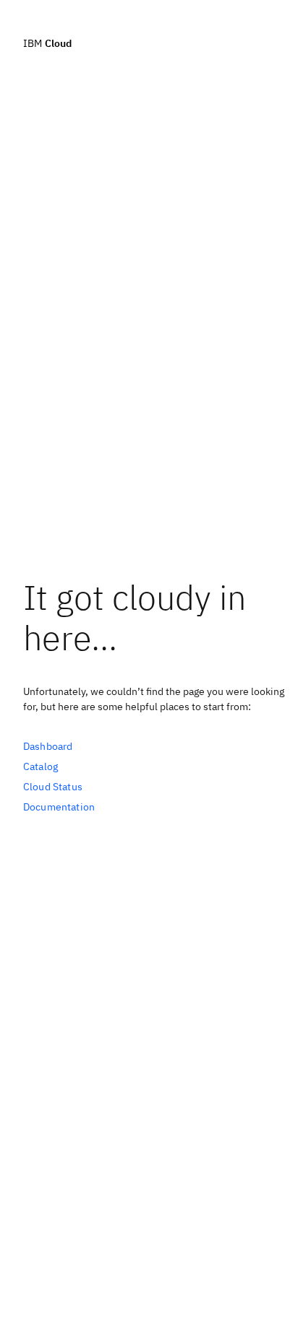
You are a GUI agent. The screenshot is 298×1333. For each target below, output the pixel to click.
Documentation (59, 806)
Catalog (40, 766)
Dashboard (47, 746)
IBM (47, 42)
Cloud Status (52, 786)
